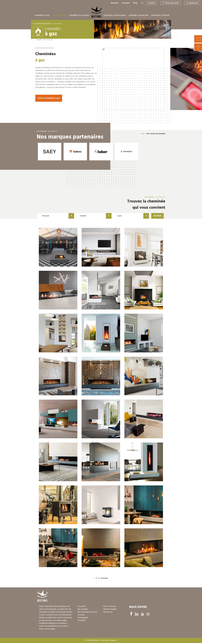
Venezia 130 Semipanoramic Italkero (56, 291)
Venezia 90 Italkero (140, 334)
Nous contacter (109, 606)
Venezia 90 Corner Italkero (139, 377)
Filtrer (157, 216)
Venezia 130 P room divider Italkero (97, 463)
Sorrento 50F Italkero (98, 506)
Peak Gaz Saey (52, 506)
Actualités (82, 620)
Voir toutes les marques (155, 133)
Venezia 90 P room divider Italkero (100, 420)
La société (82, 606)
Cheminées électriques (79, 15)
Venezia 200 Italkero (97, 377)
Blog (135, 2)
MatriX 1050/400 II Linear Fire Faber (143, 549)
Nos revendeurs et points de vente (87, 613)
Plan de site (107, 612)
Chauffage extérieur (160, 15)
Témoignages (83, 617)
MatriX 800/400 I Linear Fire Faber (142, 506)
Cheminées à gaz (59, 15)
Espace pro (193, 3)
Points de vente (172, 3)
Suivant (104, 578)
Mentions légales (110, 609)
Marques (114, 2)
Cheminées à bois (42, 15)
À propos (126, 2)
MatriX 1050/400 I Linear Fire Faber (99, 549)
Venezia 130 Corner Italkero (140, 420)
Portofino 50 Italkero (55, 334)
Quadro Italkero (53, 249)
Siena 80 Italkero (138, 248)
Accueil (39, 40)
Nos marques (83, 609)
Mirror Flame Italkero (140, 463)
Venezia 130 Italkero (55, 377)
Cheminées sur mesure (138, 15)
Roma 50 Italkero (95, 334)
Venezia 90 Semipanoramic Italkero (99, 291)
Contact (151, 3)
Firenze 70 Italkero (139, 291)
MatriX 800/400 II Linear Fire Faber (57, 549)
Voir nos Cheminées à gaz (49, 98)
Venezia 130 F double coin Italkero (58, 463)
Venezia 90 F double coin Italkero (57, 420)
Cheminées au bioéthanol (114, 15)
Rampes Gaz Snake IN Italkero (98, 249)
